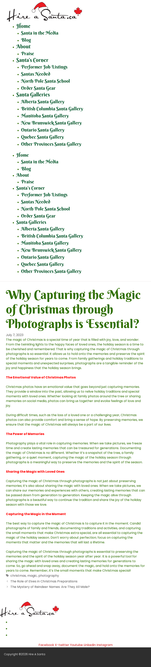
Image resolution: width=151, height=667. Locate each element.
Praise (27, 53)
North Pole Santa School (45, 81)
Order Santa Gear (38, 88)
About (23, 46)
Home (23, 26)
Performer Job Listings (44, 67)
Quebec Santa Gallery (42, 137)
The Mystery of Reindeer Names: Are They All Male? (50, 587)
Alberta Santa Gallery (42, 101)
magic (32, 575)
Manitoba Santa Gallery (45, 116)
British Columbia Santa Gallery (52, 108)
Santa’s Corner (32, 60)
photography (48, 575)
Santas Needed (35, 74)
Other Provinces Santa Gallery (51, 144)
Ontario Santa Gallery (42, 130)
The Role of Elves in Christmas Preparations (43, 581)
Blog (26, 40)
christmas (18, 575)
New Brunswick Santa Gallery (51, 123)
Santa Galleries (33, 94)
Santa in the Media (39, 33)
